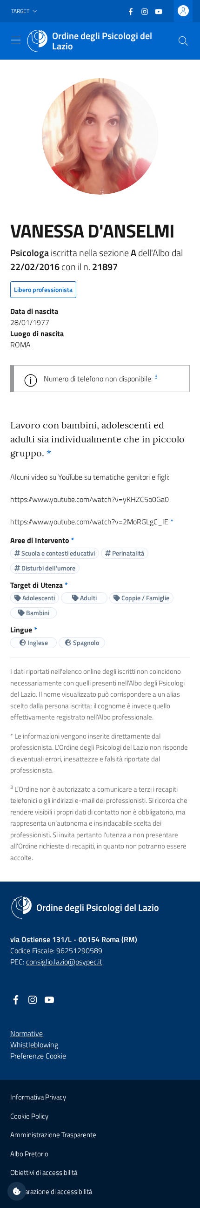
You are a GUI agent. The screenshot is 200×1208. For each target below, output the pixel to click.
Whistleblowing (34, 1044)
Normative (26, 1033)
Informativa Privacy (38, 1097)
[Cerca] (183, 41)
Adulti (88, 597)
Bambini (37, 612)
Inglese (37, 642)
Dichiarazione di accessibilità (51, 1191)
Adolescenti (38, 597)
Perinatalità (127, 553)
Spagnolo (85, 642)
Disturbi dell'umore (47, 567)
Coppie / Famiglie (144, 597)
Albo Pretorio (29, 1153)
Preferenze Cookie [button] (38, 1055)
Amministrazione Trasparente (53, 1134)
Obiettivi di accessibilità (43, 1172)
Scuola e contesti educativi (57, 553)
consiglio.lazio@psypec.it (64, 961)
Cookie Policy (29, 1116)
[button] (25, 11)
